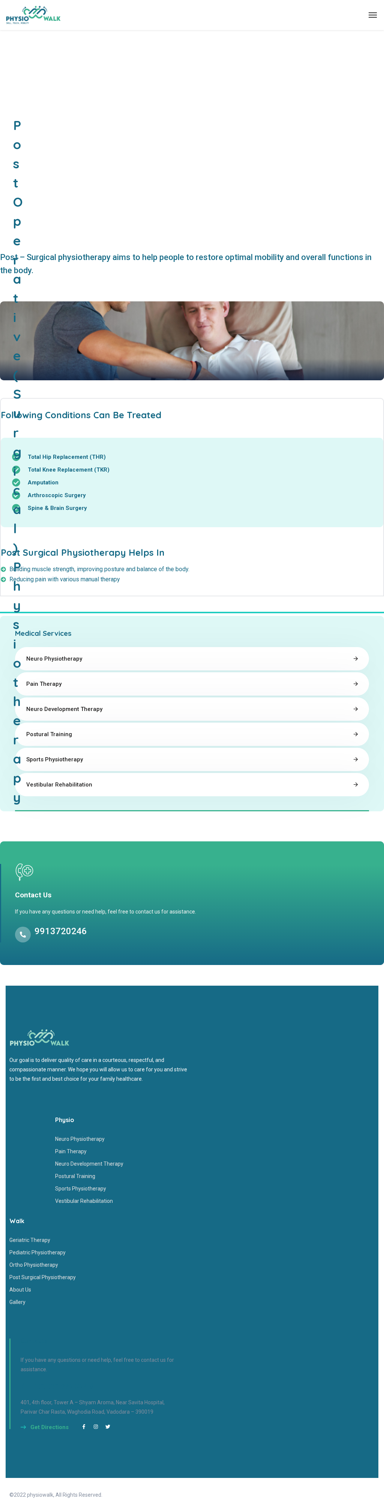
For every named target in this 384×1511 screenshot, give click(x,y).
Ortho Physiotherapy (33, 1265)
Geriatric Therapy (29, 1240)
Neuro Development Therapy (64, 709)
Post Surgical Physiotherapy (42, 1277)
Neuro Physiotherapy (54, 658)
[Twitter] (108, 1427)
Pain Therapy (44, 684)
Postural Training (49, 734)
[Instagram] (96, 1427)
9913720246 (60, 931)
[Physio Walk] (33, 15)
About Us (20, 1290)
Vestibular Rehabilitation (59, 784)
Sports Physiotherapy (54, 759)
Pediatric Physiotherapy (37, 1252)
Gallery (17, 1302)
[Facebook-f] (84, 1427)
